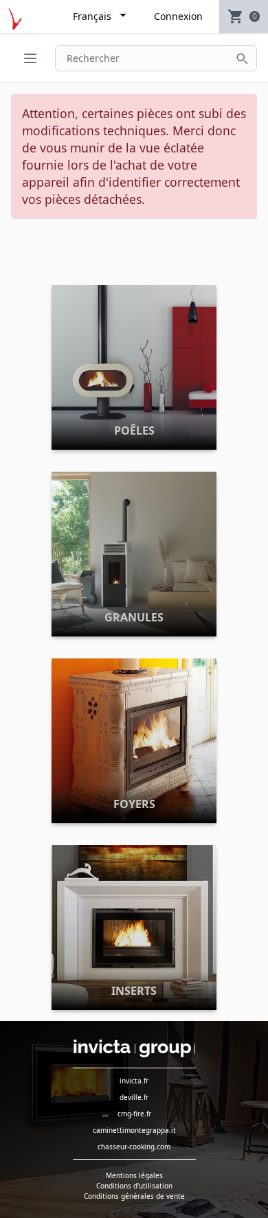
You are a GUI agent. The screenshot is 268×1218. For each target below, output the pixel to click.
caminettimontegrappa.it (134, 1130)
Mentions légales (134, 1175)
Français (92, 16)
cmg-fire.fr (134, 1113)
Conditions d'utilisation (134, 1186)
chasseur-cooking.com (134, 1146)
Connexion (178, 16)
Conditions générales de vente (134, 1196)
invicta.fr (134, 1080)
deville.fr (134, 1097)
